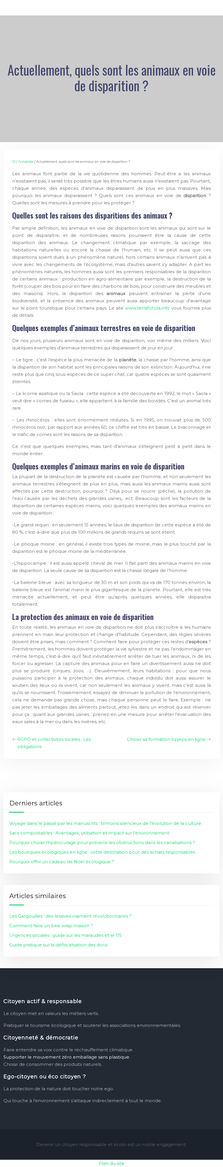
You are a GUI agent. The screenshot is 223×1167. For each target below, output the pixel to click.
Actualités (25, 162)
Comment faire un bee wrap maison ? (51, 925)
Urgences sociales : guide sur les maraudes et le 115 (65, 935)
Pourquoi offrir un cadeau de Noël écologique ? (61, 861)
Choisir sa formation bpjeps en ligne (166, 739)
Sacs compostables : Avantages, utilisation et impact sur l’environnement (89, 833)
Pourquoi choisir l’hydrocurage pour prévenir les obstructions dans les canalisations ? (102, 842)
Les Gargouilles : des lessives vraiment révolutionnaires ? (70, 916)
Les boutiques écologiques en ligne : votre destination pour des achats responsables (102, 852)
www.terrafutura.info (147, 308)
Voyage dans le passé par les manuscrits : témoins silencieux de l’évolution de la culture (105, 823)
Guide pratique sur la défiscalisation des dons (58, 945)
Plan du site (111, 1163)
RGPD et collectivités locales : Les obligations (54, 743)
